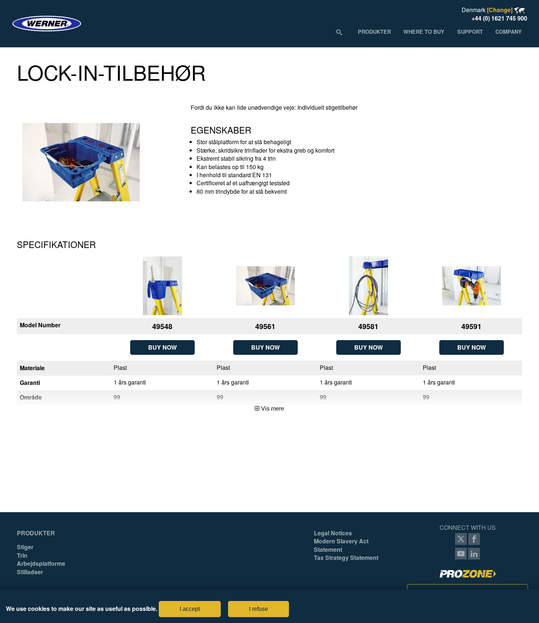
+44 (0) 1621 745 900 (499, 18)
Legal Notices (333, 533)
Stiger (25, 547)
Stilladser (30, 572)
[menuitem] (374, 31)
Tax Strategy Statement (346, 558)
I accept (190, 609)
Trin (22, 555)
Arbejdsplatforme (41, 564)
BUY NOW (162, 347)
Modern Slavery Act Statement (341, 545)
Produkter (36, 533)
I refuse (258, 609)
